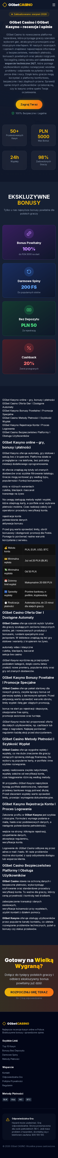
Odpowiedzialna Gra (12, 1077)
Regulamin (7, 1085)
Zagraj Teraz (29, 104)
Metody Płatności (10, 1059)
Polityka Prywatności (12, 1081)
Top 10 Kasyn (9, 1046)
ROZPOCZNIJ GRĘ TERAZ (29, 992)
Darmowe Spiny (10, 1054)
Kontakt (6, 1072)
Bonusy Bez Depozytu (13, 1050)
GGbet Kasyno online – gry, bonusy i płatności (28, 399)
